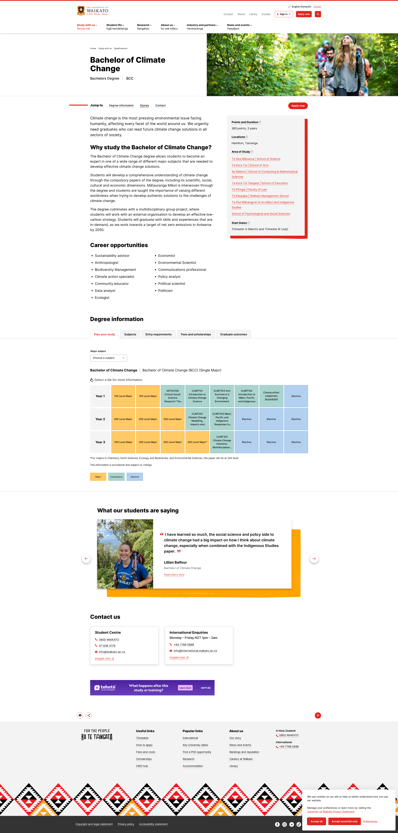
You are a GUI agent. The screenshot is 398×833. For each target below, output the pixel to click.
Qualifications (120, 48)
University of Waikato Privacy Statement (330, 811)
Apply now (304, 14)
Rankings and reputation (244, 752)
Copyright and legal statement (94, 824)
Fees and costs (145, 752)
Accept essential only (344, 821)
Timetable (142, 738)
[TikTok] (298, 826)
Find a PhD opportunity (197, 752)
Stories (144, 105)
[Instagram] (284, 826)
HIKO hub (142, 766)
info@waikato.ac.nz (112, 651)
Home (93, 48)
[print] (80, 715)
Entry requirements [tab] (159, 334)
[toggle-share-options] (89, 715)
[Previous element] (314, 558)
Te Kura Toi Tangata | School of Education (260, 183)
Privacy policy (126, 824)
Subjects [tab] (130, 334)
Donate (266, 14)
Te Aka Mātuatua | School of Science (256, 158)
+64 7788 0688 (184, 644)
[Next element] (86, 558)
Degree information (121, 105)
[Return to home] (92, 10)
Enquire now (103, 658)
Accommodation (193, 766)
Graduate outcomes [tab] (233, 334)
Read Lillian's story (174, 574)
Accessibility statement (153, 824)
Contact (228, 14)
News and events (240, 745)
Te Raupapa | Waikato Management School (260, 195)
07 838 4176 (107, 645)
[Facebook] (277, 826)
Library (253, 14)
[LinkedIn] (291, 826)
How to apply (144, 745)
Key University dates (195, 745)
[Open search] (318, 14)
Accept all (316, 821)
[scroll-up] (318, 715)
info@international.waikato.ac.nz (195, 650)
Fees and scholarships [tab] (196, 334)
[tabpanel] (199, 415)
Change (317, 6)
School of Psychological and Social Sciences (261, 213)
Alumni (241, 14)
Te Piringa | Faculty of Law (249, 189)
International (190, 738)
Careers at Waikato (241, 759)
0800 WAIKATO (109, 639)
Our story (235, 738)
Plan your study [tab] (104, 334)
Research (188, 759)
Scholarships (144, 759)
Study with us (105, 48)
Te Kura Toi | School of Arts (250, 165)
